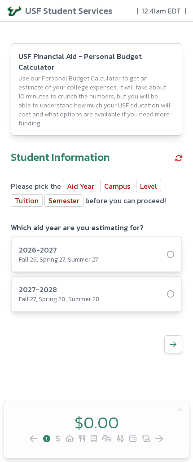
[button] (178, 158)
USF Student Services (68, 10)
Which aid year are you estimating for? (77, 227)
